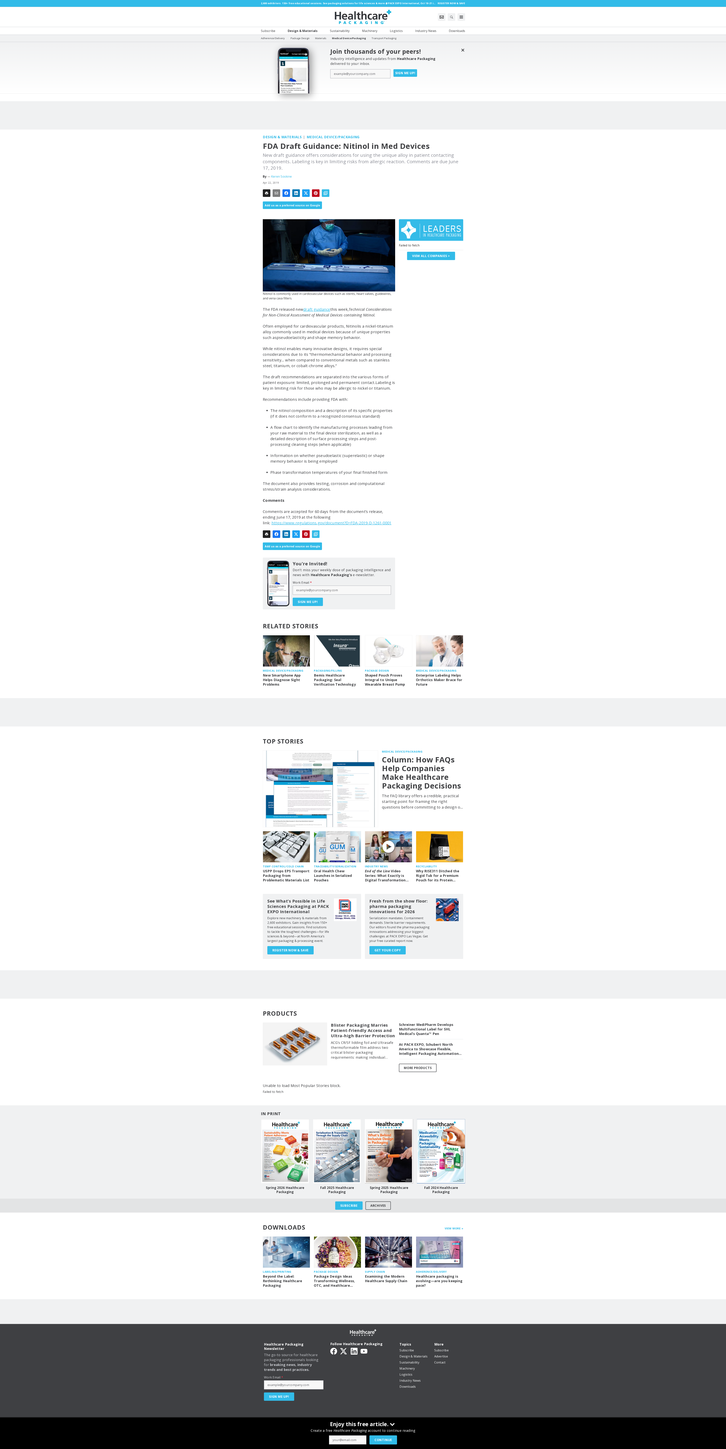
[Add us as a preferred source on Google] (325, 193)
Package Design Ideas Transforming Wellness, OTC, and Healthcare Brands (334, 1281)
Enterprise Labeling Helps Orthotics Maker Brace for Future (439, 680)
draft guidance (316, 309)
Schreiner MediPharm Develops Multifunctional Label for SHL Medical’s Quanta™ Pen (426, 1029)
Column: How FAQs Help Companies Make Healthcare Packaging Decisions (421, 772)
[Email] (276, 193)
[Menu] (461, 17)
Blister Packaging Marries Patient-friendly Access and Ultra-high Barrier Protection (363, 1030)
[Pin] (316, 193)
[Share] (286, 193)
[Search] (451, 17)
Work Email (302, 582)
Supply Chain (375, 1271)
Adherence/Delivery (431, 1271)
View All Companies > (431, 256)
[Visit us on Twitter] (344, 1351)
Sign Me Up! (405, 73)
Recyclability (426, 866)
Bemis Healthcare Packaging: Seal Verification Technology (335, 680)
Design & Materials (282, 137)
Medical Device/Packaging (333, 137)
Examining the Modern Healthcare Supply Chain (386, 1278)
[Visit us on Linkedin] (354, 1351)
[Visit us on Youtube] (364, 1351)
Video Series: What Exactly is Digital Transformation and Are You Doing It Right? (385, 876)
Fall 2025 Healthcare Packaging (337, 1190)
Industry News (376, 866)
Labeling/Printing (277, 1271)
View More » (454, 1228)
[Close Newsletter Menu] (462, 50)
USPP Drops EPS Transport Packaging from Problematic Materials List (286, 875)
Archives (378, 1205)
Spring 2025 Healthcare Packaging (389, 1190)
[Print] (266, 193)
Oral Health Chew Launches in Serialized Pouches (333, 875)
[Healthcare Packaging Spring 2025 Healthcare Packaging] (389, 1151)
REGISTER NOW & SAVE (290, 950)
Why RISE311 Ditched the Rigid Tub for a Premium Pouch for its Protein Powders (437, 876)
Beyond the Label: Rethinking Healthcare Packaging (282, 1281)
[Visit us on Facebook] (333, 1351)
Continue (383, 1440)
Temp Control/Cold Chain (283, 866)
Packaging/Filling (328, 670)
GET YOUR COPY (388, 950)
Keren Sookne (281, 176)
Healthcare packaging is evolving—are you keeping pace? (439, 1281)
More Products (418, 1068)
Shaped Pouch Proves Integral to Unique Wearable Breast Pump (385, 680)
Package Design (377, 670)
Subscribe (349, 1205)
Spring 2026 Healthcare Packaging (285, 1190)
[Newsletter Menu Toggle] (441, 17)
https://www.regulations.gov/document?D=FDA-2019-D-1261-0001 (331, 522)
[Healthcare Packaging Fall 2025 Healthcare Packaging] (337, 1151)
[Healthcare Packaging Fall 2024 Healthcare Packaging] (441, 1151)
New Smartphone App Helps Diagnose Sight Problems (282, 680)
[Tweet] (306, 193)
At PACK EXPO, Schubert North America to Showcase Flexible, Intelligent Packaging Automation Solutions (429, 1049)
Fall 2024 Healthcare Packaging (441, 1190)
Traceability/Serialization (335, 866)
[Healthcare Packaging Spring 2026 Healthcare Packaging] (285, 1151)
